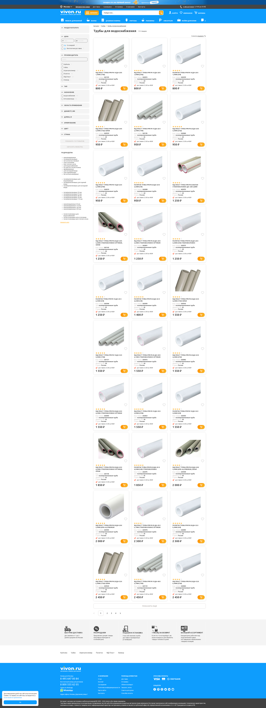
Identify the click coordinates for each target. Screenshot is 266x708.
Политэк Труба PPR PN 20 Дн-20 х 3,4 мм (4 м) (147, 186)
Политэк (99, 653)
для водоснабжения (71, 166)
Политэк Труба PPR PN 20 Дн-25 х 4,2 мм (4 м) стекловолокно (147, 468)
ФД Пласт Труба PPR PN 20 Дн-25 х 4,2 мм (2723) (185, 356)
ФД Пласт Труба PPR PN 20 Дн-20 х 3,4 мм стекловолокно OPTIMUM (147, 242)
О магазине (130, 7)
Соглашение (102, 684)
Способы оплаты (127, 693)
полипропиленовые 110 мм (73, 199)
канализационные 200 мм (72, 209)
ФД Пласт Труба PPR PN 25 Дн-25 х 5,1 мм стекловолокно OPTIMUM (147, 526)
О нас (100, 679)
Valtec (73, 653)
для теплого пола (70, 164)
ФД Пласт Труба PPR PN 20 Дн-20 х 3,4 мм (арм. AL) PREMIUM (109, 526)
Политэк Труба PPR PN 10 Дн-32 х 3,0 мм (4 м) (185, 412)
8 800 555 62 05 (69, 684)
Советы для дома (127, 690)
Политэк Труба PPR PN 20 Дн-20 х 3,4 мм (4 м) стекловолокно (185, 242)
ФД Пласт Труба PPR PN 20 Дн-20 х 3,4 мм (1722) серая (109, 130)
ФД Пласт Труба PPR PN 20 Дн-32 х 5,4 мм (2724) (185, 582)
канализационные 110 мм (72, 206)
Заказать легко (126, 687)
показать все (64, 222)
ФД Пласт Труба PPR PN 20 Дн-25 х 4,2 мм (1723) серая (185, 300)
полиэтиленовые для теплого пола (76, 219)
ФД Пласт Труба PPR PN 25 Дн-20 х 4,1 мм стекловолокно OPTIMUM (147, 356)
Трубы (103, 26)
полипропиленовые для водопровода (72, 180)
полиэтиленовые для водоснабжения (71, 215)
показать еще (149, 606)
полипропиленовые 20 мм (73, 192)
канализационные (70, 157)
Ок (20, 702)
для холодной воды (71, 171)
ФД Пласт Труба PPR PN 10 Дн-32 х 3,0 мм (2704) (147, 412)
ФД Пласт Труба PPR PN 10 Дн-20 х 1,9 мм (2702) (147, 73)
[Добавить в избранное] (125, 66)
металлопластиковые (71, 161)
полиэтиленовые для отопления (75, 217)
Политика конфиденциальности (109, 687)
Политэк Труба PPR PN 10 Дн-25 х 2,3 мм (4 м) (108, 300)
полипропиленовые (70, 159)
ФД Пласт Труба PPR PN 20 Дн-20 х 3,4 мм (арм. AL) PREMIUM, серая (185, 468)
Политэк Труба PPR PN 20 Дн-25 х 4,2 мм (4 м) (147, 300)
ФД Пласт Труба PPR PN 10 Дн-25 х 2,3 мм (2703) (109, 186)
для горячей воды (70, 172)
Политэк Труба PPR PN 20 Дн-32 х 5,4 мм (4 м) (185, 526)
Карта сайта (102, 690)
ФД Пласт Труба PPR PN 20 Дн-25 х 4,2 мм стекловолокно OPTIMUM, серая (109, 469)
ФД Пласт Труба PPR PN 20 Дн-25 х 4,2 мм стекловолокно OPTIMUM (109, 412)
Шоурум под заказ (83, 7)
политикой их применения (13, 697)
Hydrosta (63, 653)
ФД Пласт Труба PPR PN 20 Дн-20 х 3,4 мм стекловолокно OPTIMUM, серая (109, 243)
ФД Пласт (110, 653)
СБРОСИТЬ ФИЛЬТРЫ (75, 147)
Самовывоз (107, 7)
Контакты (141, 7)
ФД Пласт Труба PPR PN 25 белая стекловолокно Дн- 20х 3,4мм (185, 186)
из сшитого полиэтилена (72, 167)
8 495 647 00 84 (69, 678)
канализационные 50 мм (72, 204)
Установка (119, 7)
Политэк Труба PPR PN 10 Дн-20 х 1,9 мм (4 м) (185, 73)
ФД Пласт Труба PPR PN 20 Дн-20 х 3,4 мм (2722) (185, 130)
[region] (74, 72)
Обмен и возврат (127, 684)
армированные (69, 169)
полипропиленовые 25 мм (73, 194)
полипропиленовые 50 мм (73, 197)
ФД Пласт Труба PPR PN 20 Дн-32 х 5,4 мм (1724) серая (109, 582)
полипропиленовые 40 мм (73, 196)
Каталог (96, 26)
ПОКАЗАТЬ (74, 141)
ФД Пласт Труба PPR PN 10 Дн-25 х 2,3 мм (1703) (147, 130)
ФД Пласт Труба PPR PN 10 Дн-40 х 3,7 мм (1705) (147, 582)
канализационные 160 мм (72, 207)
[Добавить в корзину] (124, 88)
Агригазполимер (85, 653)
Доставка (96, 7)
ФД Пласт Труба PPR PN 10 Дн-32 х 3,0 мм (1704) (109, 356)
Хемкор (121, 653)
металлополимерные (71, 174)
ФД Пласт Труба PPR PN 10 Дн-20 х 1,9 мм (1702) (109, 73)
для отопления (69, 162)
